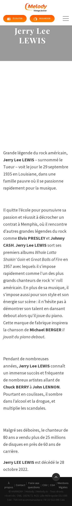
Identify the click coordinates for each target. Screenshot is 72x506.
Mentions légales (63, 485)
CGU (44, 485)
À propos (8, 485)
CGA (52, 485)
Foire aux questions (34, 485)
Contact (20, 485)
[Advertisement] (36, 99)
